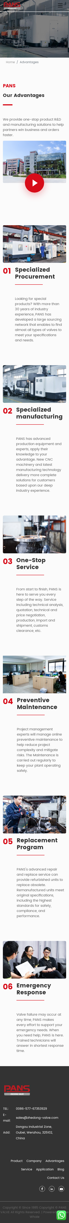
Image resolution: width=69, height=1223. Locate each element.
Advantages (54, 1160)
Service (26, 1169)
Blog (61, 1169)
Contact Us (55, 1177)
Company (34, 1160)
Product (17, 1160)
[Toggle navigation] (60, 6)
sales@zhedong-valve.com (37, 1117)
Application (45, 1169)
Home (10, 62)
